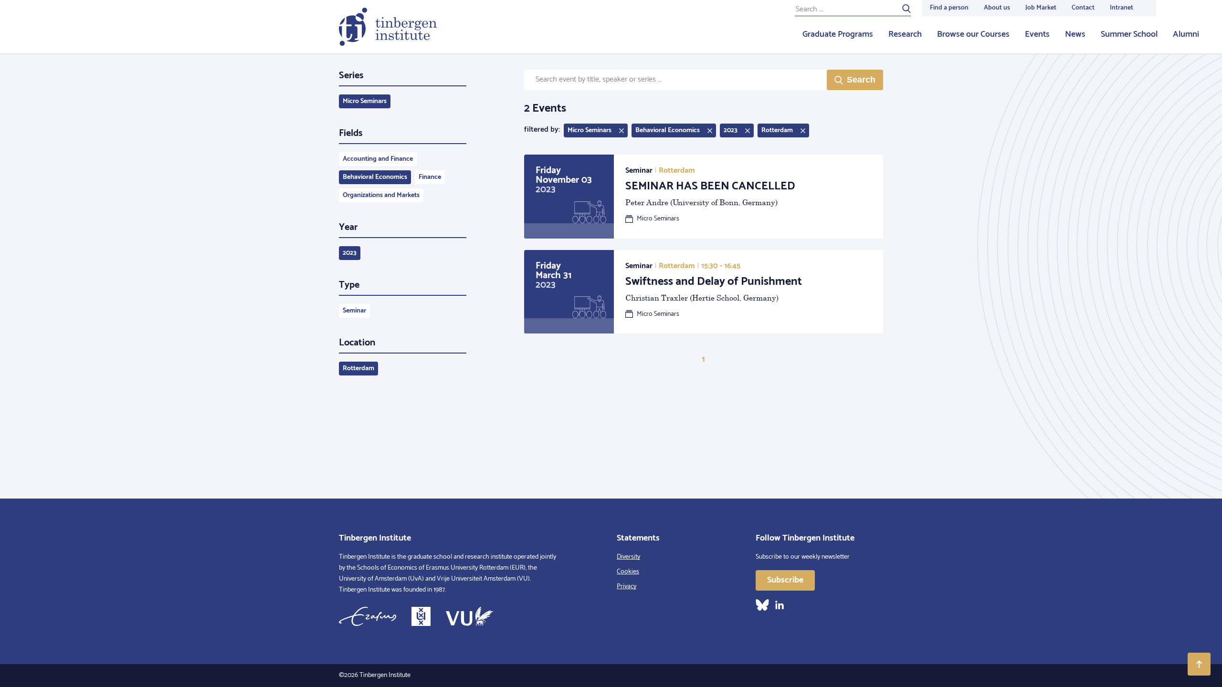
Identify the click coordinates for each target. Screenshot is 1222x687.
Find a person (949, 7)
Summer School (1129, 34)
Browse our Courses (973, 34)
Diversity (628, 557)
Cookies (628, 571)
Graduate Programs (837, 34)
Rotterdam (358, 368)
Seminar (354, 310)
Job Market (1040, 7)
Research (905, 34)
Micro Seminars (365, 101)
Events (1037, 34)
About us (997, 7)
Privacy (626, 586)
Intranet (1121, 7)
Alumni (1186, 34)
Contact (1083, 7)
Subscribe (785, 580)
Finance (430, 177)
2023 (350, 253)
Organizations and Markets (381, 195)
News (1075, 34)
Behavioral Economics (375, 177)
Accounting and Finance (378, 159)
